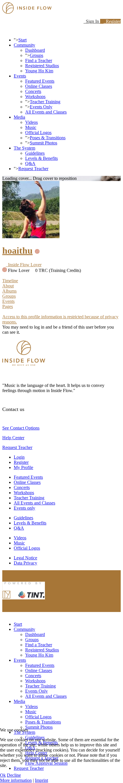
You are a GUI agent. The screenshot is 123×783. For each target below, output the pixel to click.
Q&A (30, 163)
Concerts (33, 91)
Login (19, 457)
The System (24, 148)
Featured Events (39, 81)
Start (22, 39)
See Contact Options (20, 428)
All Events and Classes (46, 112)
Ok (3, 775)
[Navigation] (4, 30)
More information (16, 780)
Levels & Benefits (41, 158)
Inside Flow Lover (23, 264)
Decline (14, 775)
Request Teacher (33, 168)
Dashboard (35, 50)
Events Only (41, 106)
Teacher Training (45, 101)
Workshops (35, 96)
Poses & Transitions (48, 137)
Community (24, 45)
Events (20, 75)
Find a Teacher (38, 60)
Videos (31, 122)
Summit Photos (43, 142)
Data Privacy (25, 563)
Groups (36, 55)
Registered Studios (42, 65)
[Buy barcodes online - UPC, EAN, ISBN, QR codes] (23, 600)
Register (112, 21)
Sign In (92, 21)
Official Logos (38, 132)
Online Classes (38, 86)
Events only (24, 508)
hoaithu (17, 250)
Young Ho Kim (39, 70)
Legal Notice (25, 557)
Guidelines (35, 153)
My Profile (23, 467)
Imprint (41, 780)
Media (19, 117)
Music (30, 127)
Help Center (13, 437)
